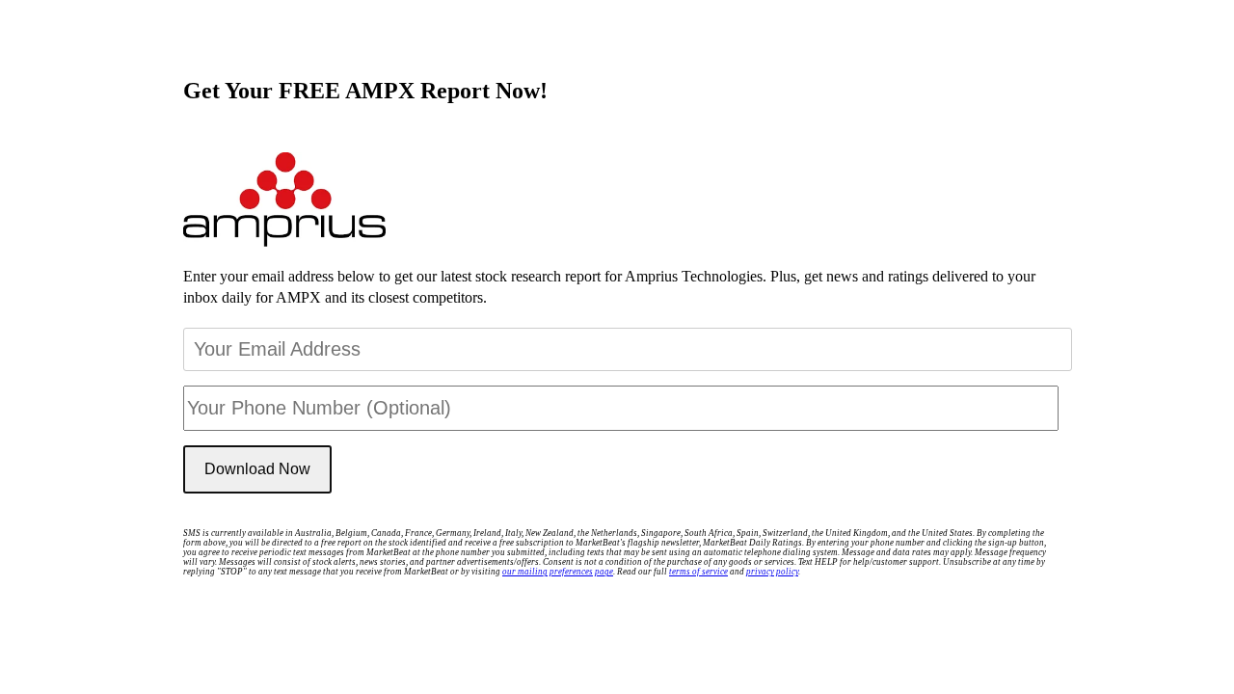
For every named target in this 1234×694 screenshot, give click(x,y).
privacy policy (772, 571)
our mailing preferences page (557, 571)
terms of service (698, 571)
